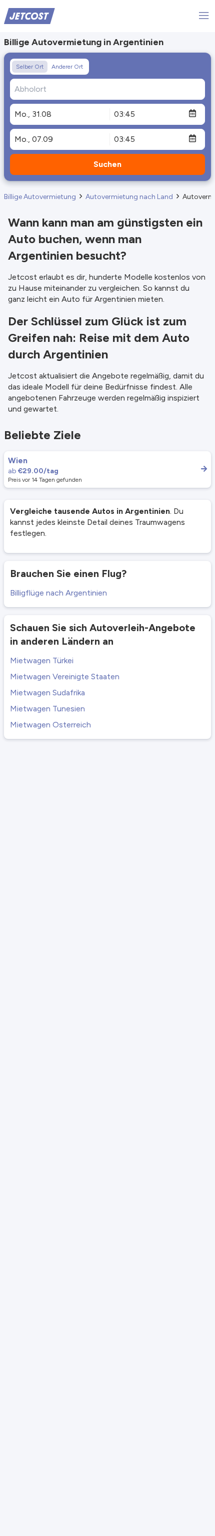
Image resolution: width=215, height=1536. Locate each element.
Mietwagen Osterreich (50, 724)
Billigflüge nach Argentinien (58, 593)
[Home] (29, 15)
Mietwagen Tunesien (47, 708)
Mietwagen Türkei (42, 660)
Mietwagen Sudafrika (47, 692)
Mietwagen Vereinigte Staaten (65, 676)
